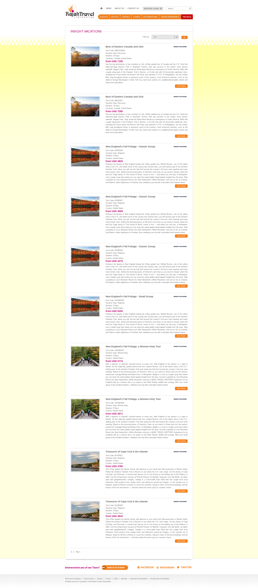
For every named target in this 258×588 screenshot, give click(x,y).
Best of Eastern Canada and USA (125, 46)
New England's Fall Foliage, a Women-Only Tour (133, 346)
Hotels (115, 17)
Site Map (124, 579)
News (108, 8)
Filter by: (146, 37)
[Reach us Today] (115, 567)
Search (190, 8)
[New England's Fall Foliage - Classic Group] (85, 156)
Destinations (150, 17)
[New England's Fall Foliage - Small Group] (85, 306)
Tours (136, 17)
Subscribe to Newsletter (138, 579)
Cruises (126, 17)
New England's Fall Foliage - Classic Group (130, 146)
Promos (187, 17)
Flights (104, 17)
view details (181, 86)
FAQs (116, 579)
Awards (99, 579)
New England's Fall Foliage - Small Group (129, 296)
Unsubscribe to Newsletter (159, 579)
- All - (155, 37)
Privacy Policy (89, 579)
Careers (108, 579)
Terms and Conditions (73, 579)
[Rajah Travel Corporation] (80, 12)
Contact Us (133, 8)
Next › (78, 552)
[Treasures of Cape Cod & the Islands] (85, 461)
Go (184, 37)
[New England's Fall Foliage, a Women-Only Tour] (85, 356)
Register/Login (153, 8)
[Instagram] (165, 567)
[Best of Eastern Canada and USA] (85, 56)
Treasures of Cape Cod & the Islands (127, 451)
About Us (119, 8)
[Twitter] (184, 567)
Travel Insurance (170, 17)
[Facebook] (146, 567)
